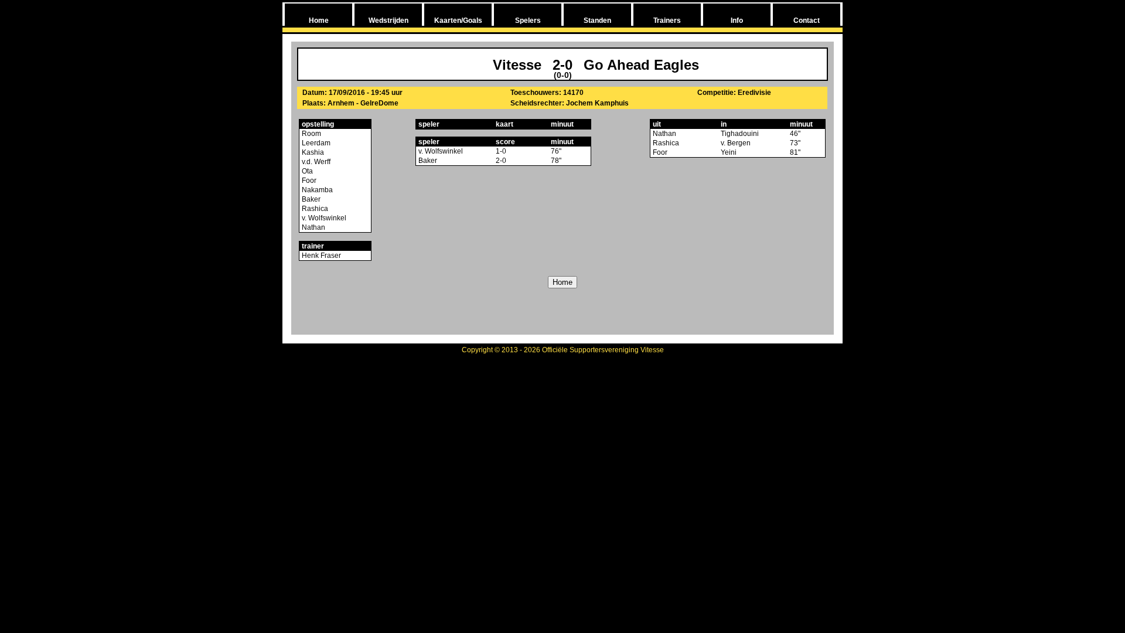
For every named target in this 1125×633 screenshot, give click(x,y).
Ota (306, 171)
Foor (308, 180)
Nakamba (316, 190)
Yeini (729, 152)
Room (310, 134)
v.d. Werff (315, 162)
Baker (310, 199)
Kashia (312, 152)
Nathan (312, 227)
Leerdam (315, 143)
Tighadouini (740, 134)
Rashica (314, 209)
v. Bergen (736, 143)
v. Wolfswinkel (323, 218)
